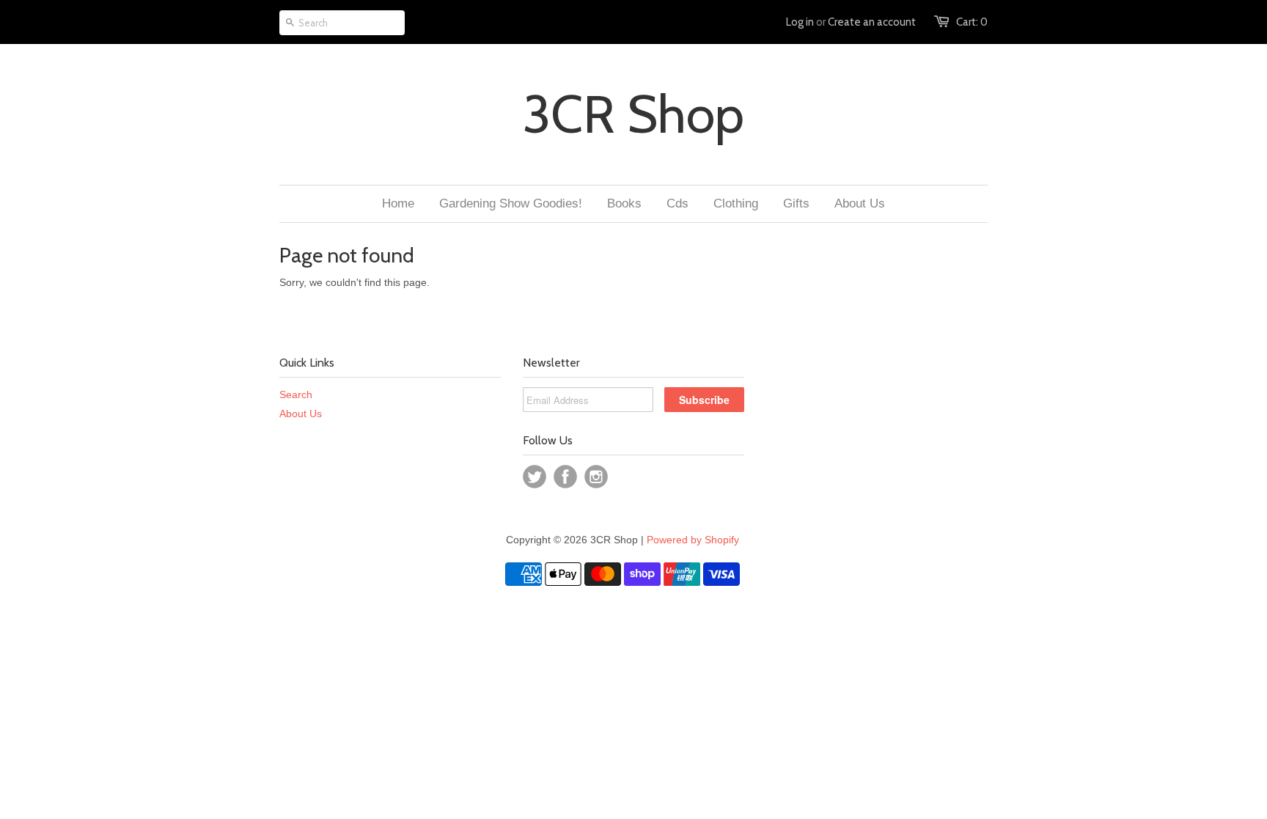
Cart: (972, 22)
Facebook (565, 476)
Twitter (534, 476)
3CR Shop (633, 114)
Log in (800, 22)
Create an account (872, 22)
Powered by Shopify (693, 540)
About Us (300, 413)
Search (295, 394)
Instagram (596, 476)
